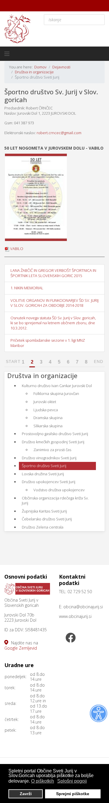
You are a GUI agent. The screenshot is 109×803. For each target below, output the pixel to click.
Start (13, 361)
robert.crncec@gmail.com (59, 132)
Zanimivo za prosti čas (52, 449)
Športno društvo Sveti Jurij (44, 465)
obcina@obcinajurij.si (83, 606)
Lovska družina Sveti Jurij (43, 473)
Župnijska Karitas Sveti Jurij (44, 511)
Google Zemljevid (20, 648)
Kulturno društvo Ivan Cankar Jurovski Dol (57, 385)
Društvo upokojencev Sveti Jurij (48, 481)
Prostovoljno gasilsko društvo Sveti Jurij (55, 433)
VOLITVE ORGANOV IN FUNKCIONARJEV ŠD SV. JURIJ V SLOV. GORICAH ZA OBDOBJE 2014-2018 (54, 303)
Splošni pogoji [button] (72, 781)
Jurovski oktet (44, 401)
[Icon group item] (70, 638)
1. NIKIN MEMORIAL (26, 287)
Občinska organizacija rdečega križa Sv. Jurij (55, 500)
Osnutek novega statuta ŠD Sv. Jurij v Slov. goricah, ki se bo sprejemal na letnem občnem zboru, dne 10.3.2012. (53, 323)
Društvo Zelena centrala (42, 527)
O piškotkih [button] (42, 781)
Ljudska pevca (45, 409)
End (98, 361)
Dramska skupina (47, 417)
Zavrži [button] (26, 793)
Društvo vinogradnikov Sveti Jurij (49, 457)
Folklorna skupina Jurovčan (56, 393)
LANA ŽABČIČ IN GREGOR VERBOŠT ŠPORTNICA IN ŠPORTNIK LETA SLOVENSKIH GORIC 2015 (53, 273)
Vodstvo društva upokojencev (59, 489)
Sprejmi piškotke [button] (72, 793)
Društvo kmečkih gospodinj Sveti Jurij (53, 441)
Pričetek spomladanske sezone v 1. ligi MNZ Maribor (47, 343)
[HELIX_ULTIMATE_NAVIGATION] (7, 54)
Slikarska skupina (47, 425)
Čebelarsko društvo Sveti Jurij (47, 519)
